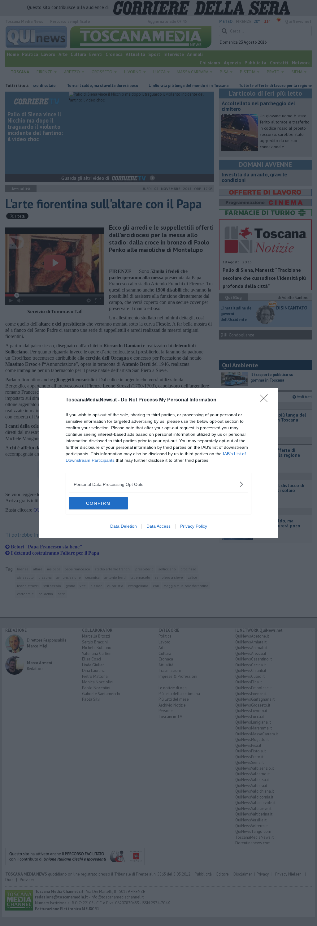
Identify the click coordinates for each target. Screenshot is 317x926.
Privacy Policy (193, 526)
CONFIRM (98, 503)
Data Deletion (123, 526)
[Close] (265, 400)
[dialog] (158, 463)
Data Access (158, 526)
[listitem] (158, 484)
